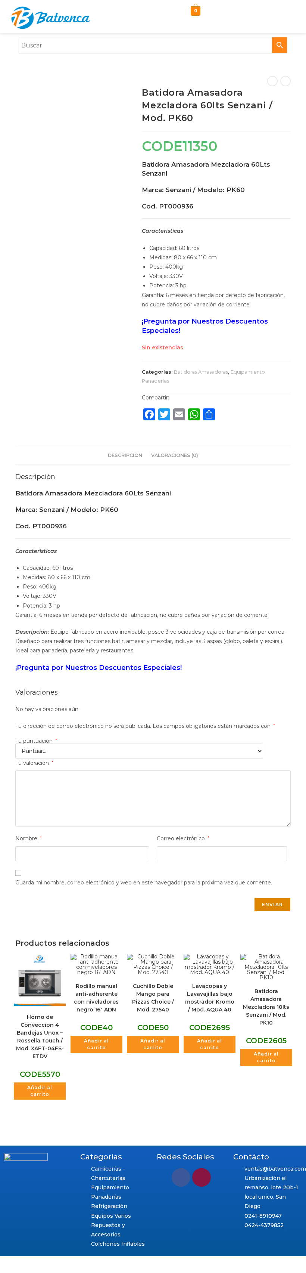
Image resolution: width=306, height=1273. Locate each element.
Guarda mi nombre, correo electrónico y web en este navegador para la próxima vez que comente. (143, 882)
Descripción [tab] (125, 455)
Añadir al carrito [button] (39, 1091)
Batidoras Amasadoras (201, 372)
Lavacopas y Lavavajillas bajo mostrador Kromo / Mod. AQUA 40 (209, 998)
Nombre (28, 838)
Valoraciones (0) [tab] (174, 455)
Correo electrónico (183, 838)
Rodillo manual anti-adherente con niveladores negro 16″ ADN (96, 998)
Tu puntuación (36, 741)
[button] (255, 13)
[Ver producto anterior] (272, 81)
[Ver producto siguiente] (285, 81)
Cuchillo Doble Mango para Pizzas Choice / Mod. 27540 (153, 998)
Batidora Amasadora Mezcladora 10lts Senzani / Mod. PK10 (266, 1007)
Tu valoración (34, 763)
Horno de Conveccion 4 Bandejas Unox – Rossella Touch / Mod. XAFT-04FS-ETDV (40, 1037)
